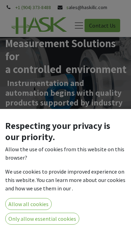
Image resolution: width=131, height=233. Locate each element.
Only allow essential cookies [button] (42, 218)
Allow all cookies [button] (28, 204)
